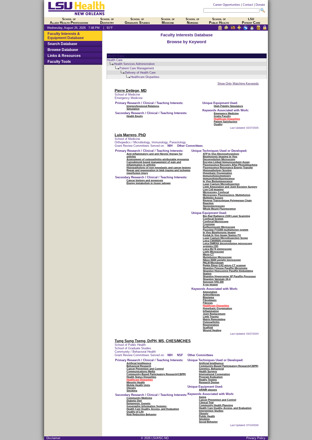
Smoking (132, 390)
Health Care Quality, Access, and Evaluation (153, 409)
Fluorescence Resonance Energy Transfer (228, 167)
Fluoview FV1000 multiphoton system (225, 229)
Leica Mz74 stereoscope (217, 249)
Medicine (168, 20)
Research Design (209, 382)
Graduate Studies (137, 20)
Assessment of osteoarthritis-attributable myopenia (158, 159)
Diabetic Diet (134, 400)
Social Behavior (208, 421)
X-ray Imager (210, 284)
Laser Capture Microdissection (221, 184)
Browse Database (63, 50)
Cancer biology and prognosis (145, 180)
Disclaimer (53, 438)
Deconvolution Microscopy (219, 159)
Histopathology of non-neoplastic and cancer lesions (159, 167)
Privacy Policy (255, 438)
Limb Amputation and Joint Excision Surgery (230, 186)
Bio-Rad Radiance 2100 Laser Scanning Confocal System (226, 217)
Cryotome (209, 224)
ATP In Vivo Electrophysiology (221, 153)
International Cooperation (214, 374)
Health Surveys (208, 371)
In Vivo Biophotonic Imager (219, 232)
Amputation (210, 292)
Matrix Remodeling (214, 319)
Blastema (208, 297)
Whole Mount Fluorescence (219, 208)
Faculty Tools (59, 62)
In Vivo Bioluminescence (218, 181)
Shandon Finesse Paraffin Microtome (225, 268)
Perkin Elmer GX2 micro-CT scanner (224, 265)
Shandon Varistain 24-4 (216, 279)
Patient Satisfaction (225, 121)
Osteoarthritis (211, 322)
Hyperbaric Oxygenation (217, 173)
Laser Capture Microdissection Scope (225, 238)
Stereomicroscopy (214, 206)
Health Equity (135, 116)
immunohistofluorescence (219, 178)
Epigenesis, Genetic (139, 403)
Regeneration (211, 324)
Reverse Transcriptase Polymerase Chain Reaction (227, 202)
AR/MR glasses (208, 389)
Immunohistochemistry (217, 175)
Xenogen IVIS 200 (213, 281)
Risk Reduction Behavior (141, 414)
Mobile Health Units (138, 385)
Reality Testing (208, 379)
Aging (202, 397)
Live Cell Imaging (213, 189)
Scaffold (208, 327)
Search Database (62, 44)
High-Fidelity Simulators (228, 106)
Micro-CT (208, 254)
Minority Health (136, 382)
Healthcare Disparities (227, 118)
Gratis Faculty (222, 116)
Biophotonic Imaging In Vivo (220, 156)
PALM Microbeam (213, 262)
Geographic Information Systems (147, 406)
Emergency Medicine (226, 113)
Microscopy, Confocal (216, 192)
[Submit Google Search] (262, 10)
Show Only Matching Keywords (238, 83)
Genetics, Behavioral (211, 368)
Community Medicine (139, 398)
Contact (248, 4)
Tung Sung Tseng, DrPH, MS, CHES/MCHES (153, 341)
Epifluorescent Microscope (219, 227)
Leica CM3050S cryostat (217, 240)
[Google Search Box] (231, 10)
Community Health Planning (216, 405)
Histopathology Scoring (217, 170)
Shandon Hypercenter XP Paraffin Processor (229, 276)
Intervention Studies (211, 410)
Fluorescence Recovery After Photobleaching (230, 164)
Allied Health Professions (69, 20)
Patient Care (251, 20)
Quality (218, 124)
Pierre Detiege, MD (131, 91)
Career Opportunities (226, 4)
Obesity (131, 388)
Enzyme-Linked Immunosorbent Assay (226, 162)
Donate (260, 4)
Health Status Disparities (141, 377)
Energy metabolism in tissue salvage (149, 183)
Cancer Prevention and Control (145, 368)
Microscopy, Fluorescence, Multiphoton (226, 195)
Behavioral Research (139, 366)
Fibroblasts (210, 300)
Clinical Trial (206, 402)
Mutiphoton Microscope (217, 257)
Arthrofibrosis (211, 294)
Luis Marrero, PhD (130, 135)
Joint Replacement (214, 313)
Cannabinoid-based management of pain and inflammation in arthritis (154, 163)
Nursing (192, 20)
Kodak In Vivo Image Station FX (222, 235)
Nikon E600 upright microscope (222, 260)
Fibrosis (208, 302)
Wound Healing (212, 330)
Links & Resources (64, 56)
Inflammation (211, 311)
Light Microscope (213, 251)
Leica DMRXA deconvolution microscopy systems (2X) (227, 245)
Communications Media (141, 371)
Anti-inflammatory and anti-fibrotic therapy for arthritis (154, 155)
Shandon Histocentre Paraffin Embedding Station (228, 272)
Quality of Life (135, 411)
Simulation (133, 108)
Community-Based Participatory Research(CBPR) (156, 374)
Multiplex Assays (213, 197)
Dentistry (107, 20)
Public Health (219, 20)
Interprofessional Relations (143, 106)
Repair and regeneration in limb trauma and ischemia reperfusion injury (158, 171)
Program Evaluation (211, 377)
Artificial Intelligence (139, 363)
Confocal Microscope (215, 221)
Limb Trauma (211, 316)
